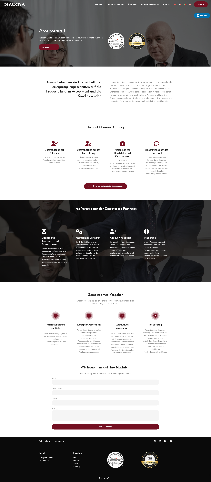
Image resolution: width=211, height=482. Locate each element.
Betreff (54, 399)
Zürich (76, 460)
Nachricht (55, 409)
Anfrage (201, 4)
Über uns (132, 4)
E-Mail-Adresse (57, 389)
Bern (75, 457)
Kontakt (167, 4)
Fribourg (76, 466)
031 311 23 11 (45, 460)
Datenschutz (44, 441)
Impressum (59, 441)
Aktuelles (99, 4)
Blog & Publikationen (150, 4)
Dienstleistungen (115, 4)
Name (54, 378)
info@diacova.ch (46, 457)
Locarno (76, 463)
